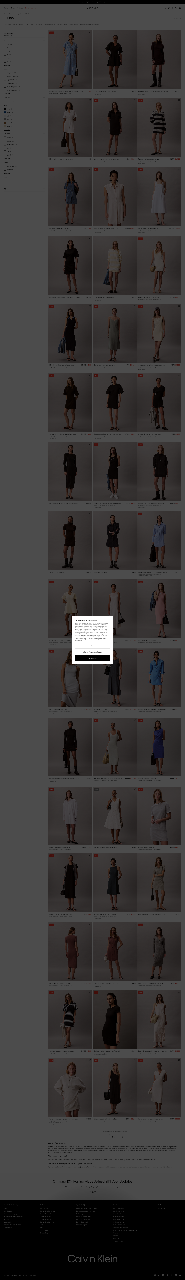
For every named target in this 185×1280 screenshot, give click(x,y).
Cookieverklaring (80, 639)
